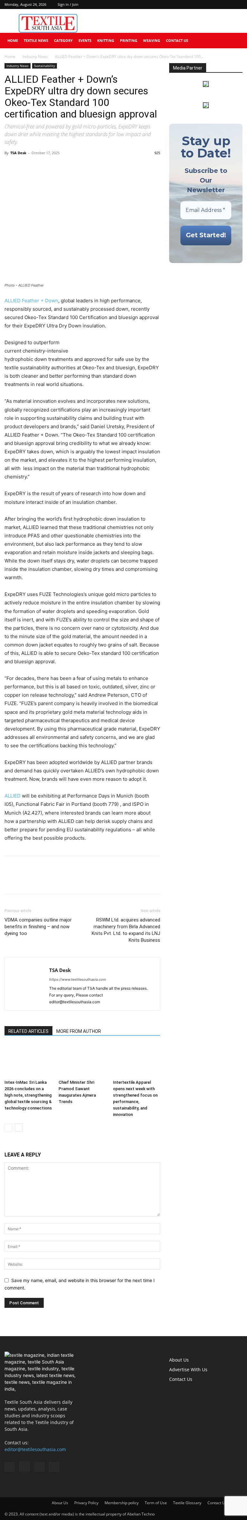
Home (12, 40)
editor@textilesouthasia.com (35, 1449)
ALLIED (13, 796)
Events (84, 40)
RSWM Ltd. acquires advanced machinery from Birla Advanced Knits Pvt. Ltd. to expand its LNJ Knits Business (126, 930)
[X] (237, 4)
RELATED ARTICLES (28, 1031)
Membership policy (122, 1503)
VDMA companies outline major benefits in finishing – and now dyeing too (38, 926)
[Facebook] (206, 4)
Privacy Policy (86, 1503)
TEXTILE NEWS (36, 40)
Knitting (105, 40)
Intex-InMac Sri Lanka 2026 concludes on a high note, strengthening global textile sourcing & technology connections (28, 1095)
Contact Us (177, 40)
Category (63, 40)
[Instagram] (216, 4)
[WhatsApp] (40, 167)
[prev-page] (9, 1127)
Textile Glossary (187, 1503)
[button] (234, 41)
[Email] (55, 167)
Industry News (35, 56)
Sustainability (44, 65)
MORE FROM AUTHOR (78, 1031)
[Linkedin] (227, 4)
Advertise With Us (188, 1369)
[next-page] (19, 1127)
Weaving (151, 40)
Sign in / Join (68, 4)
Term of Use (156, 1503)
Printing (128, 40)
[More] (70, 167)
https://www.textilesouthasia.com (77, 979)
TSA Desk (18, 152)
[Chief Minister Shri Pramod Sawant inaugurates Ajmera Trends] (82, 1060)
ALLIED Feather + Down (31, 300)
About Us (179, 1360)
